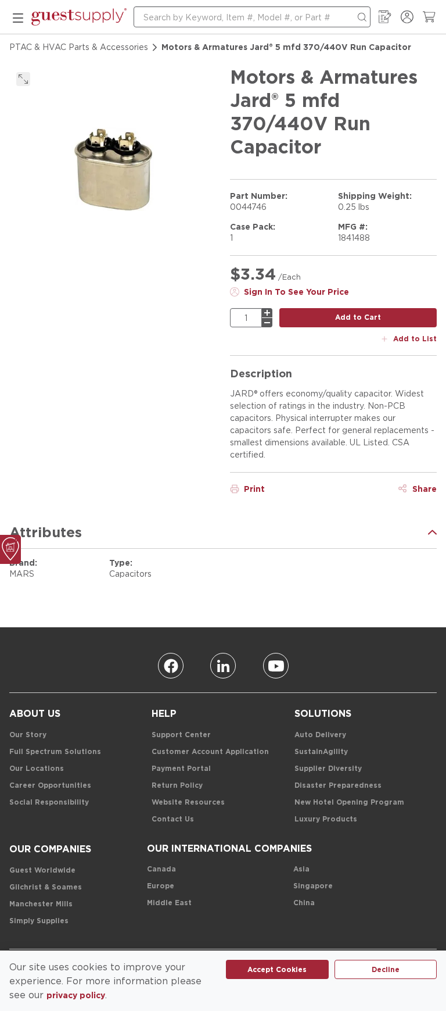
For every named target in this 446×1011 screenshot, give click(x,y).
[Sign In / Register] (407, 16)
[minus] (267, 322)
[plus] (267, 312)
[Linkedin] (223, 665)
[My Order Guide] (385, 16)
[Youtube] (276, 665)
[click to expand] (23, 79)
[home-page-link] (79, 17)
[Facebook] (171, 665)
